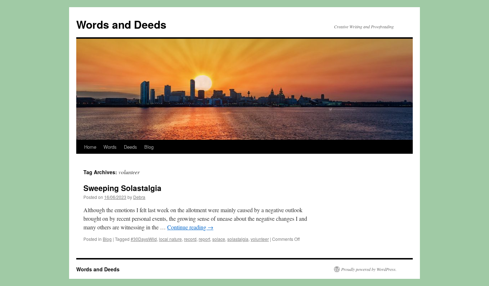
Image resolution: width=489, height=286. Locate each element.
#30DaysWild (144, 239)
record (190, 239)
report (204, 239)
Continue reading (190, 227)
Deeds (130, 146)
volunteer (260, 239)
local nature (170, 239)
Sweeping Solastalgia (122, 187)
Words (110, 146)
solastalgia (237, 239)
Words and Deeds (121, 24)
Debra (139, 197)
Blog (149, 146)
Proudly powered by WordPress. (369, 269)
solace (218, 239)
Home (90, 146)
